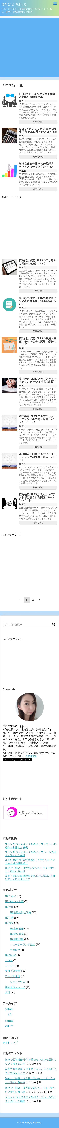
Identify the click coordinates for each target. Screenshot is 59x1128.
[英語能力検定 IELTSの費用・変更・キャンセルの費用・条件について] (9, 345)
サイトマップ (10, 1042)
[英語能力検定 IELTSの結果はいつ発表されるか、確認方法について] (9, 304)
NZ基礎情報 (17, 939)
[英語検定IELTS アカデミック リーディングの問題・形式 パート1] (9, 461)
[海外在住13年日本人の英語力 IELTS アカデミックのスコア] (9, 170)
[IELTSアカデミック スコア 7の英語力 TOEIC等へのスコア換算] (9, 135)
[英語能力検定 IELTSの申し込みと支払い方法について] (9, 267)
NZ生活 (9, 917)
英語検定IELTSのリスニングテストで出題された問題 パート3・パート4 (37, 497)
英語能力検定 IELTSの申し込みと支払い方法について (37, 262)
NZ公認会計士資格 (20, 912)
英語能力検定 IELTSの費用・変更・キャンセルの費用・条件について (37, 341)
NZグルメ (10, 896)
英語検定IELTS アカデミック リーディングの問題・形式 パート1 (38, 457)
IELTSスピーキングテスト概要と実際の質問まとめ (37, 96)
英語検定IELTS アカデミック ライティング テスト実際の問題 (38, 380)
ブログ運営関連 (14, 971)
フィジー (10, 965)
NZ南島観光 (17, 934)
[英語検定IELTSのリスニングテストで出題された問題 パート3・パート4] (9, 501)
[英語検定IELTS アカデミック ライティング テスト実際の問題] (9, 385)
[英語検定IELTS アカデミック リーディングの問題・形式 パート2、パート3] (9, 423)
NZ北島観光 (17, 928)
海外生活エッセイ (15, 987)
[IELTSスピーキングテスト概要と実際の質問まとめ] (9, 101)
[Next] (39, 600)
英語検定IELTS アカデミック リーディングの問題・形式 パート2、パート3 (38, 419)
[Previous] (20, 600)
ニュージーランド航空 (22, 944)
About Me (31, 756)
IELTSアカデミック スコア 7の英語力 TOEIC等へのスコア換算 (38, 130)
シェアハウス (17, 982)
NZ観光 (9, 923)
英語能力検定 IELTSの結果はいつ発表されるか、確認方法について (37, 301)
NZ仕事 (9, 906)
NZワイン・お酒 (14, 901)
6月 (9, 1014)
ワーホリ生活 (12, 976)
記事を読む (38, 122)
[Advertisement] (29, 47)
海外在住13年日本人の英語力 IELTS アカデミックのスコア (36, 165)
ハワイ (9, 960)
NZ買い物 (10, 955)
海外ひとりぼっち (14, 4)
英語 (24, 101)
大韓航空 (15, 950)
